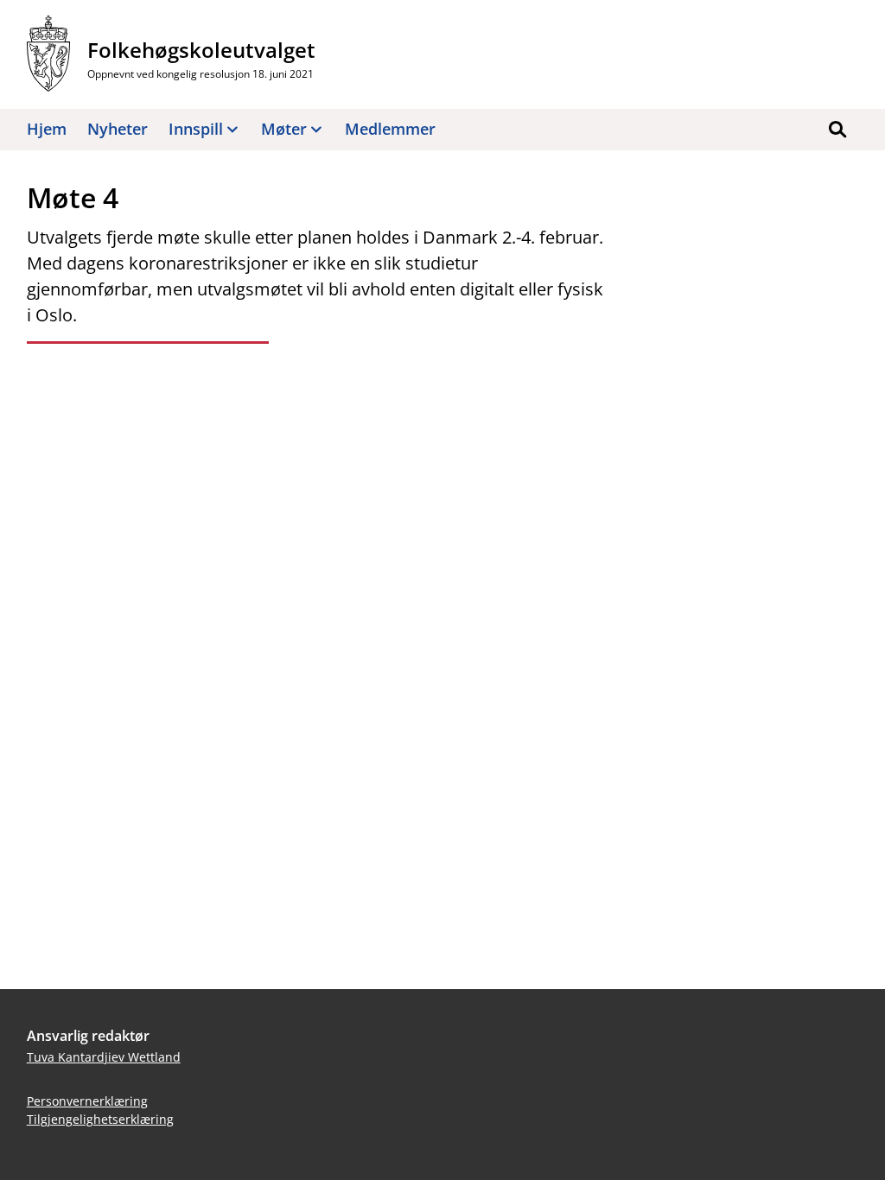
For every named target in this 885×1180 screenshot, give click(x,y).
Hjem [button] (47, 128)
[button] (837, 129)
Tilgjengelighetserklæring (100, 1119)
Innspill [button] (196, 128)
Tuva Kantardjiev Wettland (104, 1057)
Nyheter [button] (117, 128)
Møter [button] (284, 128)
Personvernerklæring (87, 1101)
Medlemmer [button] (390, 128)
